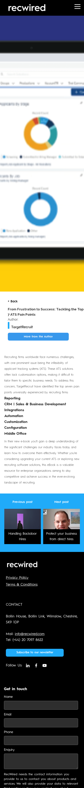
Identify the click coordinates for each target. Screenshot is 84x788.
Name (8, 697)
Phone (8, 732)
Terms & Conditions (22, 584)
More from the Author (38, 336)
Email (7, 714)
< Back (13, 301)
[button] (76, 8)
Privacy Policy (17, 578)
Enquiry (9, 750)
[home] (34, 8)
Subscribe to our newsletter (34, 652)
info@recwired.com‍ (30, 634)
